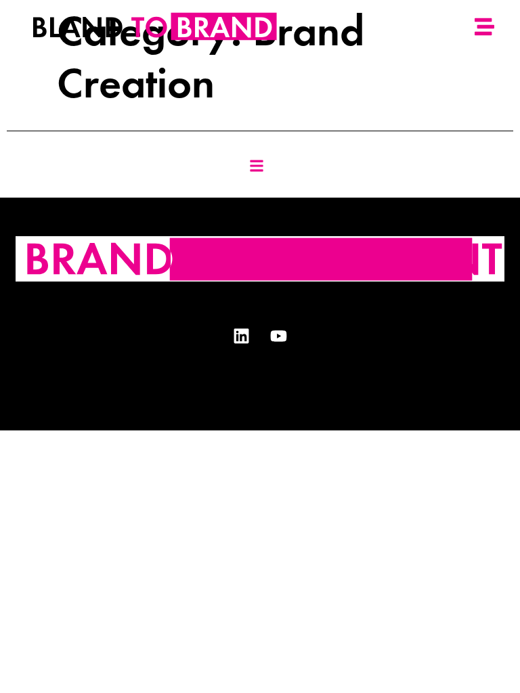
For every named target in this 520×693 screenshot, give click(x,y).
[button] (257, 166)
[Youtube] (279, 336)
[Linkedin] (242, 336)
